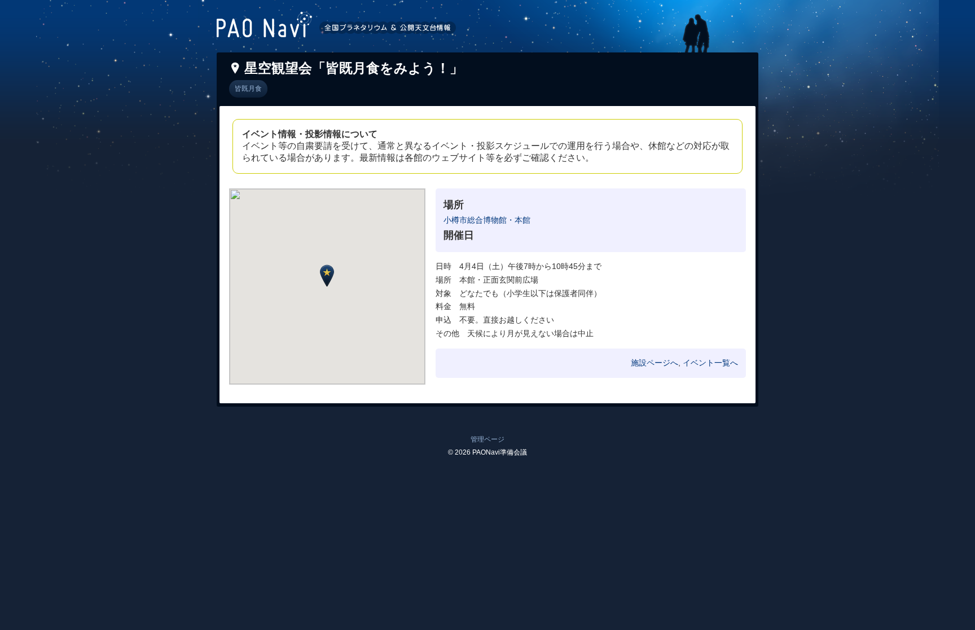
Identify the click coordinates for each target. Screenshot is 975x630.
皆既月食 (248, 88)
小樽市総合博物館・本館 (486, 219)
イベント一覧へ (710, 362)
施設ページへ (654, 362)
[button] (327, 276)
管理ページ (487, 439)
